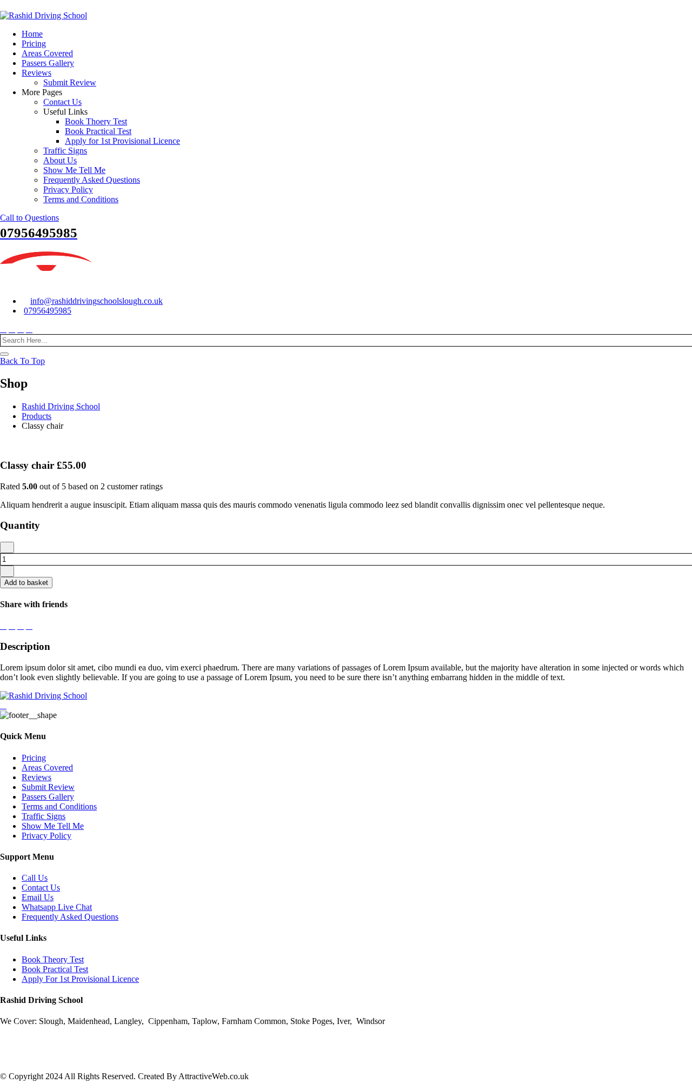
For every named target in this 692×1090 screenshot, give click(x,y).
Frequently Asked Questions (91, 179)
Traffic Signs (65, 150)
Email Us (38, 897)
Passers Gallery (48, 63)
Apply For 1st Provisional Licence (80, 978)
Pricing (34, 43)
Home (32, 33)
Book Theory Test (53, 959)
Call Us (35, 877)
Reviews (36, 72)
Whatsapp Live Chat (57, 907)
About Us (60, 160)
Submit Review (69, 82)
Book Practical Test (98, 131)
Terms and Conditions (80, 199)
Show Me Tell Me (74, 170)
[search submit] (4, 354)
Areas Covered (47, 53)
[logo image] (46, 282)
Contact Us (62, 102)
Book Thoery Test (96, 121)
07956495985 (47, 310)
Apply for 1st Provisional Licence (122, 140)
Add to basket (26, 583)
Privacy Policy (68, 189)
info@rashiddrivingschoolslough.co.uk (96, 300)
